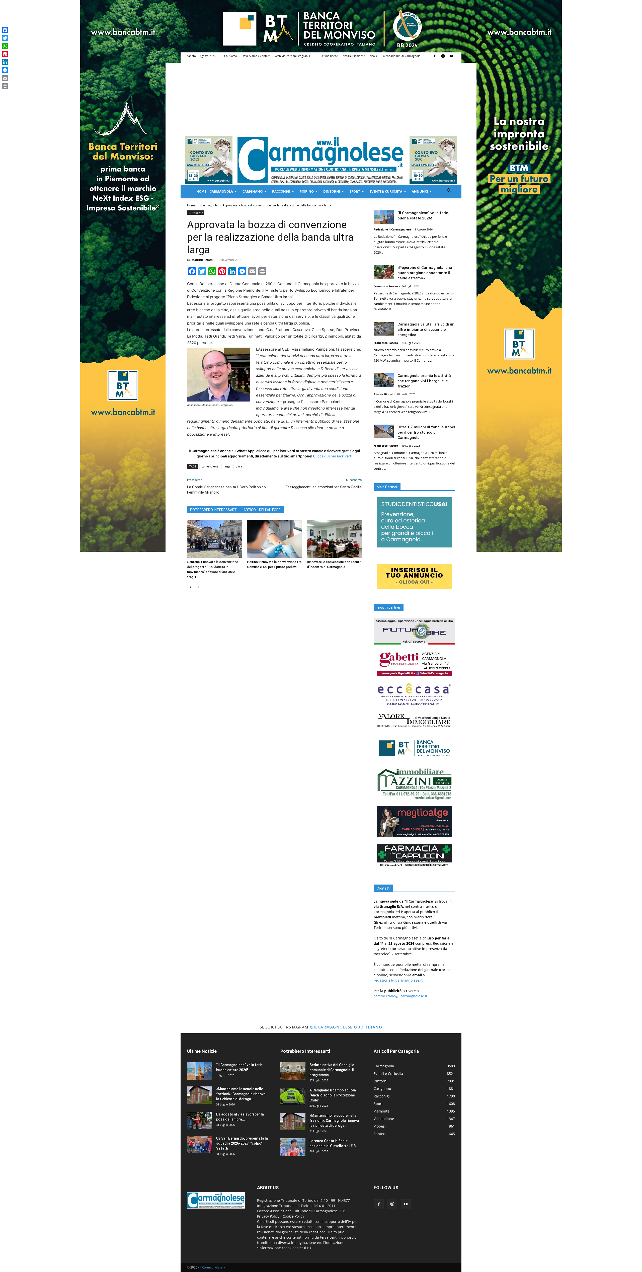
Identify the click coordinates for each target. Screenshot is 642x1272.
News (373, 56)
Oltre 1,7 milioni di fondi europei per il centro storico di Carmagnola (426, 432)
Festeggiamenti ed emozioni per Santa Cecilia (324, 487)
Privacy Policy (268, 1216)
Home (201, 191)
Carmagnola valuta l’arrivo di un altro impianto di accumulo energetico (425, 329)
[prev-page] (190, 587)
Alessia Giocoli (383, 394)
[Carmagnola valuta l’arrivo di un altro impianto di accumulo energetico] (384, 329)
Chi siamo (230, 56)
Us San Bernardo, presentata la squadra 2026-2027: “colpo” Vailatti (242, 1143)
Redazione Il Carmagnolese (392, 229)
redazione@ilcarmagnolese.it (398, 980)
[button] (449, 191)
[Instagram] (443, 55)
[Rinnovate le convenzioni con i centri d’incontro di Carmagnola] (334, 539)
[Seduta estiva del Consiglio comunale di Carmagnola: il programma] (292, 1071)
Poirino (307, 191)
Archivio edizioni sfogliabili (292, 56)
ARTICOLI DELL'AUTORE (262, 510)
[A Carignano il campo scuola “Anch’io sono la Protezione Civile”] (292, 1096)
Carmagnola (221, 191)
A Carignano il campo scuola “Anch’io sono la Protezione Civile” (332, 1095)
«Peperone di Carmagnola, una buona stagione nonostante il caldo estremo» (424, 272)
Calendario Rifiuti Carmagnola (400, 56)
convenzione (210, 466)
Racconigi (281, 191)
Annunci (420, 191)
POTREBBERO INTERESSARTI (213, 510)
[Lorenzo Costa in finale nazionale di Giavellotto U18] (292, 1147)
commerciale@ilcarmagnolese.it (400, 996)
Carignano (253, 191)
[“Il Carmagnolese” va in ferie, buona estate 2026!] (384, 217)
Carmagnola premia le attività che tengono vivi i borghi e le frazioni (424, 380)
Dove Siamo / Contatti (256, 56)
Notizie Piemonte (354, 56)
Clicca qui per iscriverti (332, 456)
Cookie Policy (293, 1216)
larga (227, 466)
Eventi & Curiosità (386, 191)
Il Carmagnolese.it (212, 1267)
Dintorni (331, 191)
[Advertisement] (321, 97)
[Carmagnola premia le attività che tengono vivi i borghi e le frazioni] (384, 380)
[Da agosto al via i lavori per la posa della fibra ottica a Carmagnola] (199, 1120)
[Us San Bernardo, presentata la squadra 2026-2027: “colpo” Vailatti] (199, 1144)
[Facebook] (434, 55)
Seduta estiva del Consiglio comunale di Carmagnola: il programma (331, 1070)
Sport (355, 191)
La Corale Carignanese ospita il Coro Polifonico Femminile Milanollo (226, 490)
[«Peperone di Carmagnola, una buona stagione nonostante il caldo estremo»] (384, 272)
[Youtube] (451, 55)
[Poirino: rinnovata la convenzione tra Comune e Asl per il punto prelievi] (274, 539)
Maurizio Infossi (202, 260)
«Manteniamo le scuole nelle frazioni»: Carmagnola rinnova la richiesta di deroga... (241, 1094)
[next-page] (198, 587)
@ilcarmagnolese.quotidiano (346, 1026)
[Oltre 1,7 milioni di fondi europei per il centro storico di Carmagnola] (384, 431)
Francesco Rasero (386, 286)
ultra (239, 466)
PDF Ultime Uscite (326, 56)
